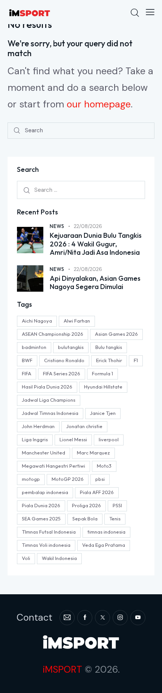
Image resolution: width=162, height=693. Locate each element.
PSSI (117, 505)
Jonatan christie (84, 426)
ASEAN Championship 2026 (52, 334)
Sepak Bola (85, 519)
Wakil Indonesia (59, 558)
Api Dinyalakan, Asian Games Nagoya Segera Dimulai (95, 282)
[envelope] (67, 617)
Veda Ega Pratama (103, 545)
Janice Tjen (103, 413)
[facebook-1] (84, 617)
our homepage (99, 104)
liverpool (109, 439)
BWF (27, 360)
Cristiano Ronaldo (64, 360)
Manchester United (43, 453)
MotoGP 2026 (68, 479)
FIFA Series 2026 (61, 373)
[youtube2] (137, 617)
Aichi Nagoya (37, 321)
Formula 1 (102, 373)
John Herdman (38, 426)
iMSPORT (62, 669)
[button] (150, 12)
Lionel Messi (73, 439)
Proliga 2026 (86, 505)
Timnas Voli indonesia (46, 545)
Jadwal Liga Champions (48, 400)
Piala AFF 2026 (97, 492)
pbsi (100, 479)
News (57, 226)
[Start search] (17, 130)
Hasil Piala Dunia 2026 (47, 387)
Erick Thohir (109, 360)
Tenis (115, 519)
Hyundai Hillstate (103, 387)
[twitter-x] (102, 617)
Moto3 (104, 466)
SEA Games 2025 (41, 519)
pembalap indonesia (45, 492)
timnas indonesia (106, 532)
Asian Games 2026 (116, 334)
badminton (34, 347)
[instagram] (120, 617)
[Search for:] (81, 190)
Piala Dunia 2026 (41, 505)
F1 (136, 360)
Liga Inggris (35, 439)
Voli (26, 558)
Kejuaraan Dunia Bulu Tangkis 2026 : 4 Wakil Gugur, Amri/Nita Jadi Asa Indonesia (96, 244)
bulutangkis (71, 347)
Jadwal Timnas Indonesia (50, 413)
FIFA (26, 373)
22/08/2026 (88, 226)
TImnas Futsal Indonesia (49, 532)
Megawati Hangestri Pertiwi (53, 466)
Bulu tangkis (108, 347)
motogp (31, 479)
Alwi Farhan (77, 321)
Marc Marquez (93, 453)
